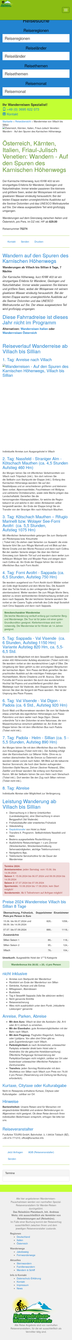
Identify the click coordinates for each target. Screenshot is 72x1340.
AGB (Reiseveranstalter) (41, 1152)
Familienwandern (26, 1266)
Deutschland (23, 1236)
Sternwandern (24, 1263)
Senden (25, 241)
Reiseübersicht (23, 121)
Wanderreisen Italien (34, 329)
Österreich (22, 1243)
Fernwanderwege (26, 1255)
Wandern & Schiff (26, 1270)
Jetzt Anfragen (15, 1152)
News (20, 1288)
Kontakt (12, 114)
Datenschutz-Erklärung (29, 1278)
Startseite (8, 121)
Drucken (38, 241)
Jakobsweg (23, 1251)
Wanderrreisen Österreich (20, 333)
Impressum (23, 1285)
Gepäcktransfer (17, 829)
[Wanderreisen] (7, 10)
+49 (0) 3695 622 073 (22, 109)
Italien (20, 1240)
